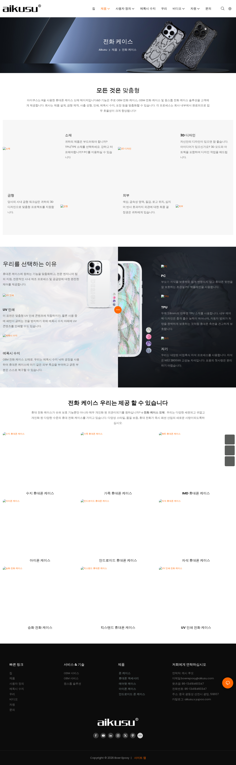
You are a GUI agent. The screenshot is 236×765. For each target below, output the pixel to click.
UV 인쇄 (9, 309)
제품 (114, 50)
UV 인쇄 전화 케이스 (196, 627)
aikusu (103, 50)
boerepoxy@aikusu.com (197, 678)
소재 (68, 135)
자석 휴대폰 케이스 (196, 560)
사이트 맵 (139, 758)
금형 (11, 195)
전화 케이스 (129, 50)
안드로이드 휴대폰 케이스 (118, 560)
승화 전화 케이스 (40, 627)
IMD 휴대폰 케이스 (196, 493)
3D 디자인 (187, 135)
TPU (164, 307)
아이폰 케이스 (40, 560)
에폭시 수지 (11, 353)
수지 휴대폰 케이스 (40, 493)
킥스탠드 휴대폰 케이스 (118, 627)
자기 (164, 349)
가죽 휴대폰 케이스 (118, 493)
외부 (126, 195)
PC (163, 275)
